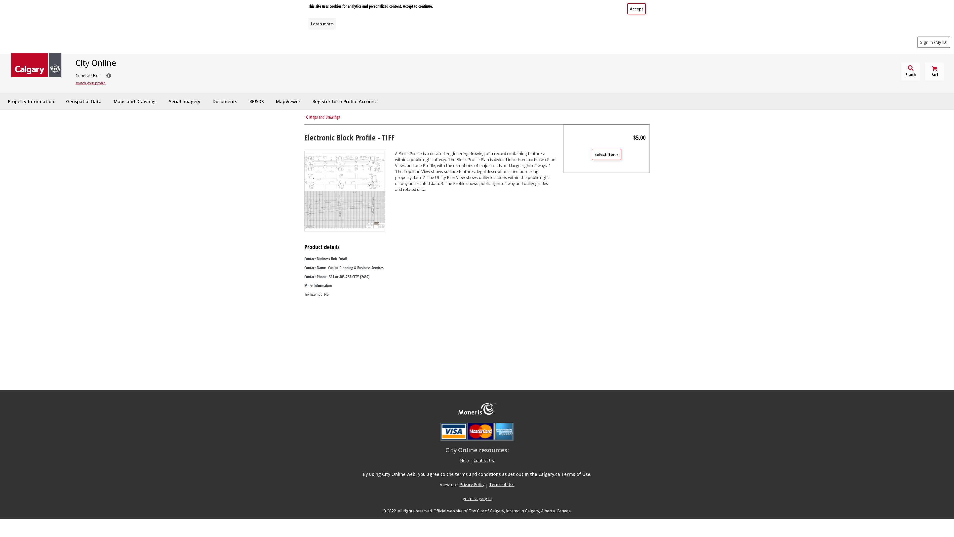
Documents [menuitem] (224, 101)
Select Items (607, 154)
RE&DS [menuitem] (256, 101)
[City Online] (36, 65)
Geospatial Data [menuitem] (84, 101)
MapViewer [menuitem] (288, 101)
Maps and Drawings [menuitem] (135, 101)
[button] (108, 76)
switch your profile (91, 83)
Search (911, 74)
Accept (636, 9)
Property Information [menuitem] (31, 101)
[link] (322, 24)
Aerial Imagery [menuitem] (184, 101)
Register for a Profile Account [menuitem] (344, 101)
